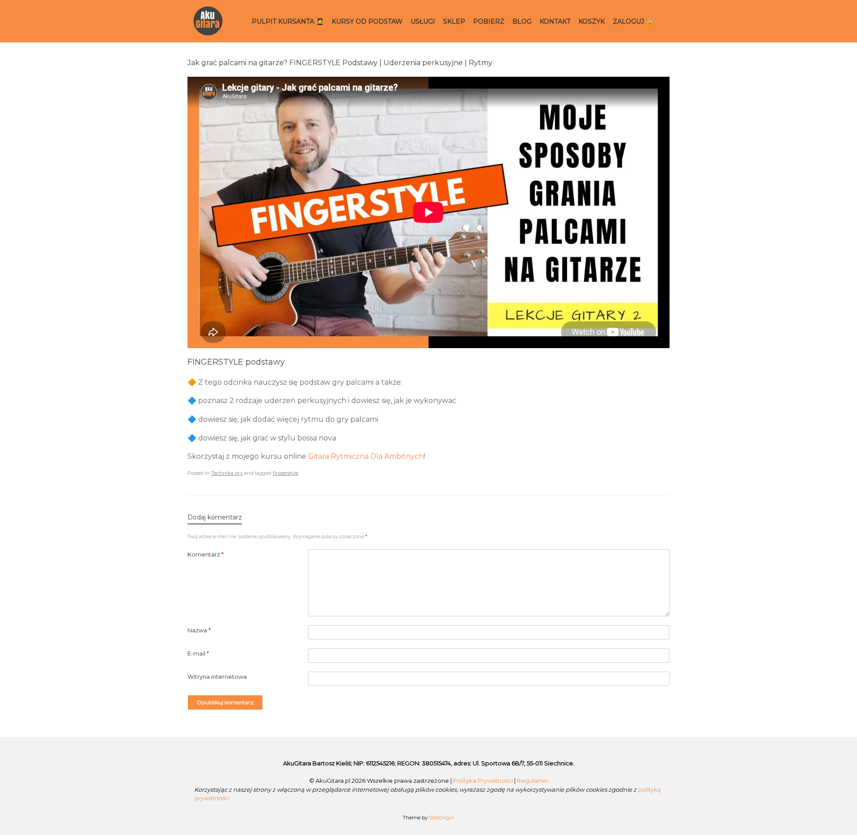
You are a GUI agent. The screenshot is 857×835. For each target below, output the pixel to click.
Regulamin (532, 780)
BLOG (522, 21)
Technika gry (227, 473)
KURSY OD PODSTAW (367, 21)
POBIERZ (488, 21)
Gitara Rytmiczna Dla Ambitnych (366, 456)
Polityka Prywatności (483, 780)
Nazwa (199, 630)
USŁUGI (423, 21)
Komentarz (205, 554)
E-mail (198, 653)
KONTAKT (555, 21)
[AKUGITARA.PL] (208, 21)
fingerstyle (285, 473)
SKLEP (454, 21)
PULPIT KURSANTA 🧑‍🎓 (288, 21)
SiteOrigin (441, 817)
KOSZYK (591, 21)
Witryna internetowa (217, 676)
